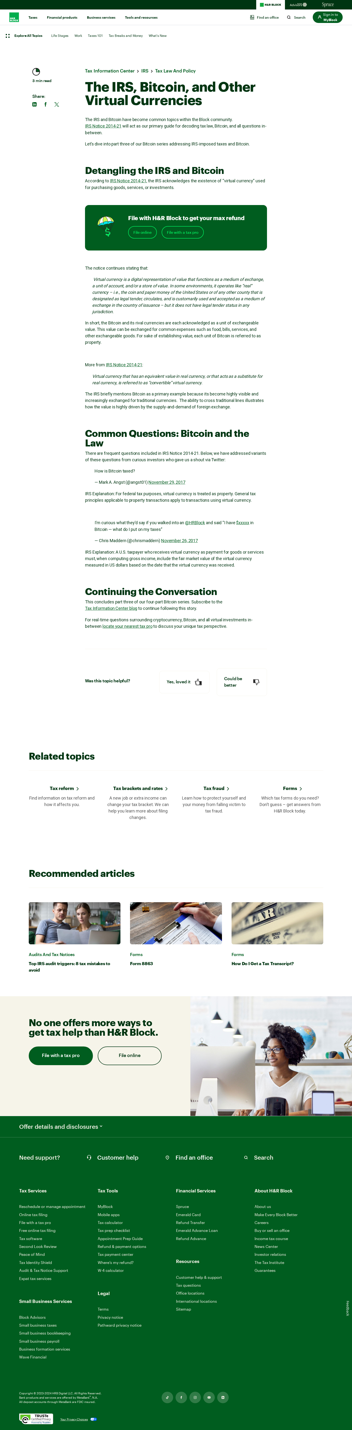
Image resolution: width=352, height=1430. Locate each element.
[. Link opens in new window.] (36, 1419)
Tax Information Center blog (111, 608)
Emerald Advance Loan (197, 1230)
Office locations (190, 1293)
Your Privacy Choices (74, 1419)
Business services (101, 17)
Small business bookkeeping (45, 1333)
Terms (103, 1309)
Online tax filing (33, 1214)
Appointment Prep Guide (120, 1238)
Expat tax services (35, 1278)
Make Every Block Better (276, 1214)
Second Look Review (38, 1246)
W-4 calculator (111, 1270)
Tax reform (62, 788)
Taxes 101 (95, 35)
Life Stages (59, 35)
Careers (262, 1222)
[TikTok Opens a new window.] (167, 1397)
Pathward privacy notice (120, 1325)
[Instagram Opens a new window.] (195, 1397)
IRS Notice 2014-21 (103, 125)
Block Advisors (32, 1317)
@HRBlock (195, 522)
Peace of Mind (32, 1254)
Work (78, 35)
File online (142, 232)
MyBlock (105, 1206)
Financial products (62, 17)
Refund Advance (191, 1238)
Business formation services (44, 1349)
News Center (266, 1246)
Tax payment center (115, 1254)
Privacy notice (110, 1317)
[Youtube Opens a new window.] (209, 1397)
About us (263, 1206)
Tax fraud (214, 788)
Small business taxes (38, 1325)
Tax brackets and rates (138, 788)
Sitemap (183, 1309)
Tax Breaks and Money (126, 35)
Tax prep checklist (114, 1230)
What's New (158, 35)
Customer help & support (199, 1277)
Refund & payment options (122, 1246)
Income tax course (271, 1238)
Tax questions (188, 1285)
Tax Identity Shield (35, 1262)
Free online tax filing (37, 1230)
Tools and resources (141, 17)
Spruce (182, 1206)
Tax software (30, 1238)
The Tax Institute (269, 1262)
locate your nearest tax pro (127, 626)
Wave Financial (32, 1357)
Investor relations (270, 1254)
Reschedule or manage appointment (52, 1206)
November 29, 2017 (166, 482)
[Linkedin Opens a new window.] (223, 1397)
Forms (290, 788)
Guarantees (265, 1270)
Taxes (32, 17)
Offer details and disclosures (58, 1126)
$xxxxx (242, 522)
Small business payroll (39, 1341)
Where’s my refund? (116, 1262)
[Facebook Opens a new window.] (181, 1397)
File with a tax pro (183, 232)
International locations (196, 1301)
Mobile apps (109, 1214)
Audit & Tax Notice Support (43, 1270)
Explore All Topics (28, 36)
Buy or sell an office (272, 1230)
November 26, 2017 (179, 540)
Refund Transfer (190, 1222)
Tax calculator (110, 1222)
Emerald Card (188, 1214)
